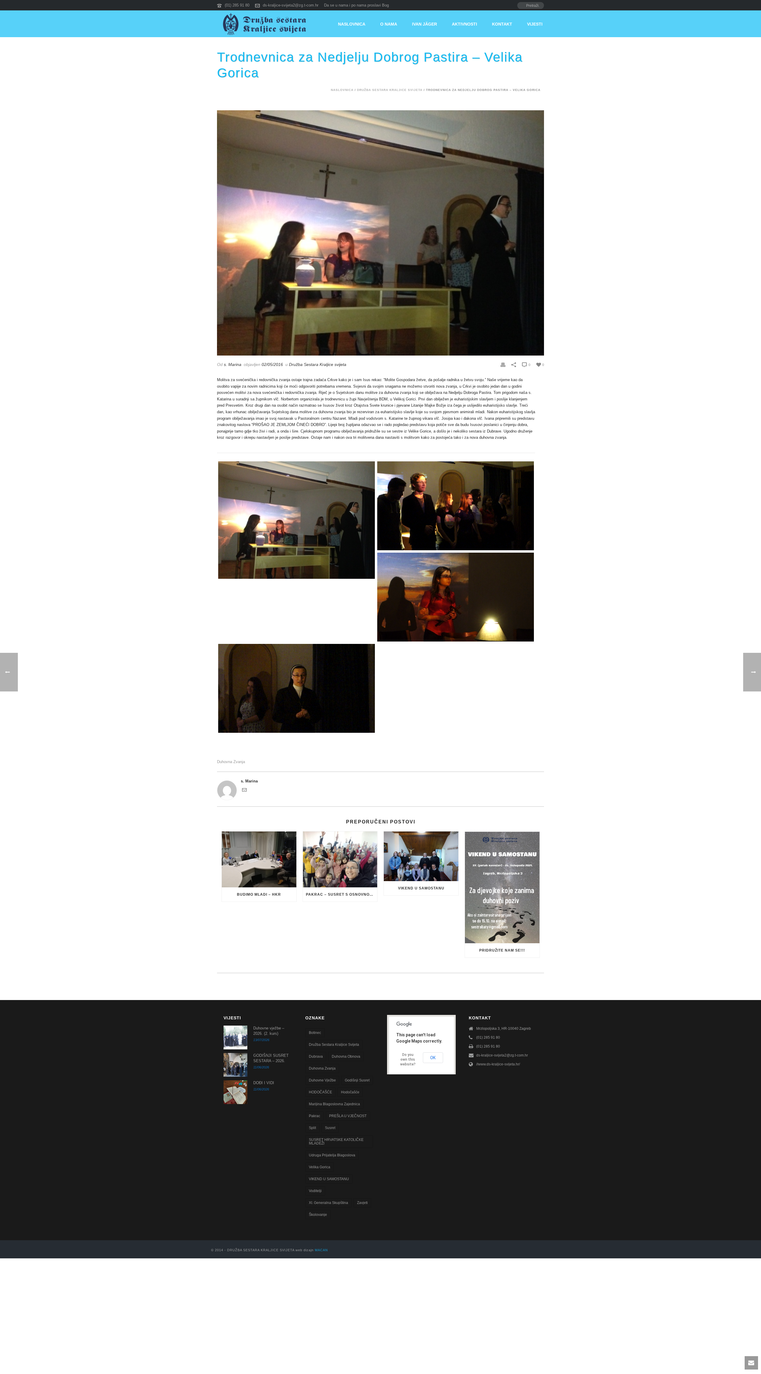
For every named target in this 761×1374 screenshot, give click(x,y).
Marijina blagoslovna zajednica (334, 1104)
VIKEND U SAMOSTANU (329, 1179)
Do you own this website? (408, 1059)
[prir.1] (455, 505)
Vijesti (535, 24)
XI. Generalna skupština (328, 1203)
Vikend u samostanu (421, 888)
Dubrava (316, 1056)
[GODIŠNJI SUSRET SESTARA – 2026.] (235, 1065)
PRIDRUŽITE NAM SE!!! (502, 950)
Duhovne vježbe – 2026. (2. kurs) (268, 1031)
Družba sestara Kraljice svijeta (334, 1045)
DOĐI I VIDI (263, 1083)
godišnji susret (357, 1080)
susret (330, 1128)
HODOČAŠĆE (320, 1092)
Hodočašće (350, 1092)
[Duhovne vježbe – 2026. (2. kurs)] (235, 1037)
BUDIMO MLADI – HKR (259, 894)
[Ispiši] (503, 364)
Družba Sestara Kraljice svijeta (389, 90)
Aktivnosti (464, 24)
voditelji (315, 1191)
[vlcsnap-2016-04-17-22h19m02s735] (296, 688)
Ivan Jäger (424, 24)
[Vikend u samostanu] (421, 856)
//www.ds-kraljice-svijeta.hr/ (498, 1064)
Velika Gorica (319, 1167)
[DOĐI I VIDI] (235, 1092)
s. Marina (232, 364)
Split (312, 1128)
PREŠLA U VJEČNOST (348, 1116)
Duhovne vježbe (322, 1080)
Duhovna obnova (346, 1056)
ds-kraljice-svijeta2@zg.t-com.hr (290, 5)
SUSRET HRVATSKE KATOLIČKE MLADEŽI (336, 1141)
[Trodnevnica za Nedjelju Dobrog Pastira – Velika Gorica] (380, 233)
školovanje (318, 1215)
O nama (388, 24)
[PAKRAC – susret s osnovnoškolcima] (340, 859)
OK (432, 1057)
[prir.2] (455, 597)
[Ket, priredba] (296, 520)
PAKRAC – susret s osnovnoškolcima (342, 894)
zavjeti (362, 1203)
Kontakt (502, 24)
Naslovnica (351, 24)
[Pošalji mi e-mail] (244, 791)
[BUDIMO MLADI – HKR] (259, 859)
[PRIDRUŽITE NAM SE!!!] (502, 887)
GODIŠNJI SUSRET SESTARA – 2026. (271, 1058)
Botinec (315, 1033)
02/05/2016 (272, 364)
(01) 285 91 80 (237, 5)
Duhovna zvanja (231, 762)
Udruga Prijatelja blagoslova (332, 1155)
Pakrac (314, 1116)
